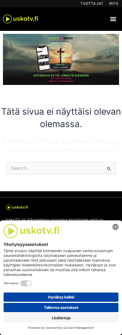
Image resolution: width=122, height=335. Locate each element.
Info (113, 3)
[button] (113, 19)
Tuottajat (92, 3)
